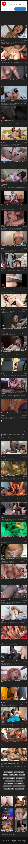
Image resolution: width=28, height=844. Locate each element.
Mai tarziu (7, 9)
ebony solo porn (8, 783)
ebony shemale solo (19, 786)
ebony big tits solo (10, 781)
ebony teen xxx (8, 772)
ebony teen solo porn (8, 778)
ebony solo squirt (19, 783)
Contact (19, 840)
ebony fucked (13, 774)
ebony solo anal (19, 788)
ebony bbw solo (20, 778)
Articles (3, 840)
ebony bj (5, 774)
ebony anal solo (7, 786)
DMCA (7, 840)
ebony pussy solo (8, 788)
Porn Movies (17, 793)
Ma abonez (20, 9)
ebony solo (20, 781)
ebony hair (22, 774)
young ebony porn (19, 772)
